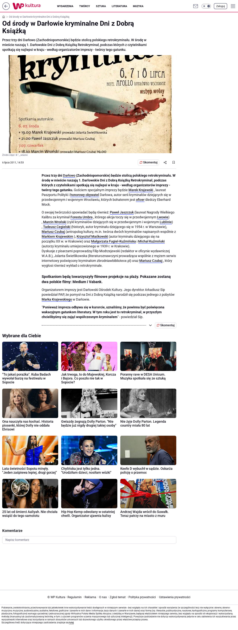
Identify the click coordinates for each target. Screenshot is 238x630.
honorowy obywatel (84, 195)
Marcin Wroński (54, 222)
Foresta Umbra (81, 217)
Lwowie (162, 217)
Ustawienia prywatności (174, 597)
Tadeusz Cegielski (56, 227)
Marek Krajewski (140, 190)
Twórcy (84, 6)
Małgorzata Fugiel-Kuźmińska (113, 241)
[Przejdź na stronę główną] (6, 9)
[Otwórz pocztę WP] (196, 6)
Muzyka (138, 6)
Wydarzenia (65, 6)
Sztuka (101, 6)
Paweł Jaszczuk (122, 212)
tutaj (71, 622)
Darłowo (69, 175)
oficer (140, 200)
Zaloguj (220, 6)
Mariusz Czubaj (53, 232)
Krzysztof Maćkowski (92, 236)
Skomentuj (150, 162)
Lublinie (166, 222)
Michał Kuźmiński (151, 241)
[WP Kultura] (35, 6)
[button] (206, 6)
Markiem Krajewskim (57, 236)
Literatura (119, 6)
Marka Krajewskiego (57, 299)
